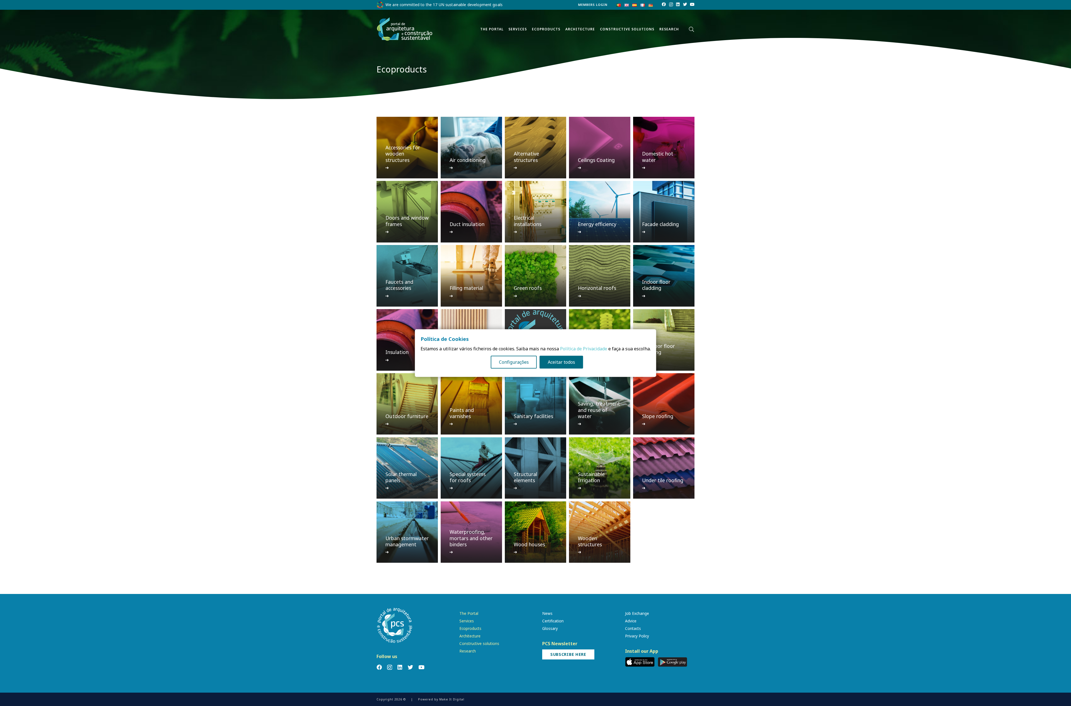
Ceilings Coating (596, 160)
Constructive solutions (479, 643)
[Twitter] (685, 4)
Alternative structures (526, 156)
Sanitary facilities (533, 416)
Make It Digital (451, 699)
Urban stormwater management (407, 541)
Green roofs (528, 288)
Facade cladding (660, 224)
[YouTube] (692, 4)
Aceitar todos (561, 362)
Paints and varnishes (462, 413)
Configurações (514, 362)
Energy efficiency (597, 224)
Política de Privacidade (583, 349)
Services (466, 620)
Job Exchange (637, 613)
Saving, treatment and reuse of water (599, 409)
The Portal (468, 613)
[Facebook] (664, 4)
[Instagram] (671, 5)
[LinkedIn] (678, 4)
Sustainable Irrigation (591, 477)
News (547, 613)
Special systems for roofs (468, 477)
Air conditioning (468, 160)
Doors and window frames (407, 220)
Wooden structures (590, 541)
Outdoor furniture (406, 416)
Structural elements (525, 477)
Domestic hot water (657, 156)
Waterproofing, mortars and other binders (471, 538)
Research (467, 651)
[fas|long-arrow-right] (387, 168)
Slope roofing (657, 416)
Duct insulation (467, 224)
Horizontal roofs (597, 288)
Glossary (550, 628)
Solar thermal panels (401, 477)
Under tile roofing (662, 480)
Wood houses (529, 544)
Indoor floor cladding (656, 284)
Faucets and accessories (399, 284)
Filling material (466, 288)
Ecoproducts (470, 628)
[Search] (691, 29)
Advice (630, 620)
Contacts (633, 628)
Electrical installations (527, 220)
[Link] (405, 29)
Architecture (470, 636)
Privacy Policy (637, 636)
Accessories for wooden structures (402, 153)
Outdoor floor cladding (658, 349)
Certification (553, 620)
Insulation (397, 352)
